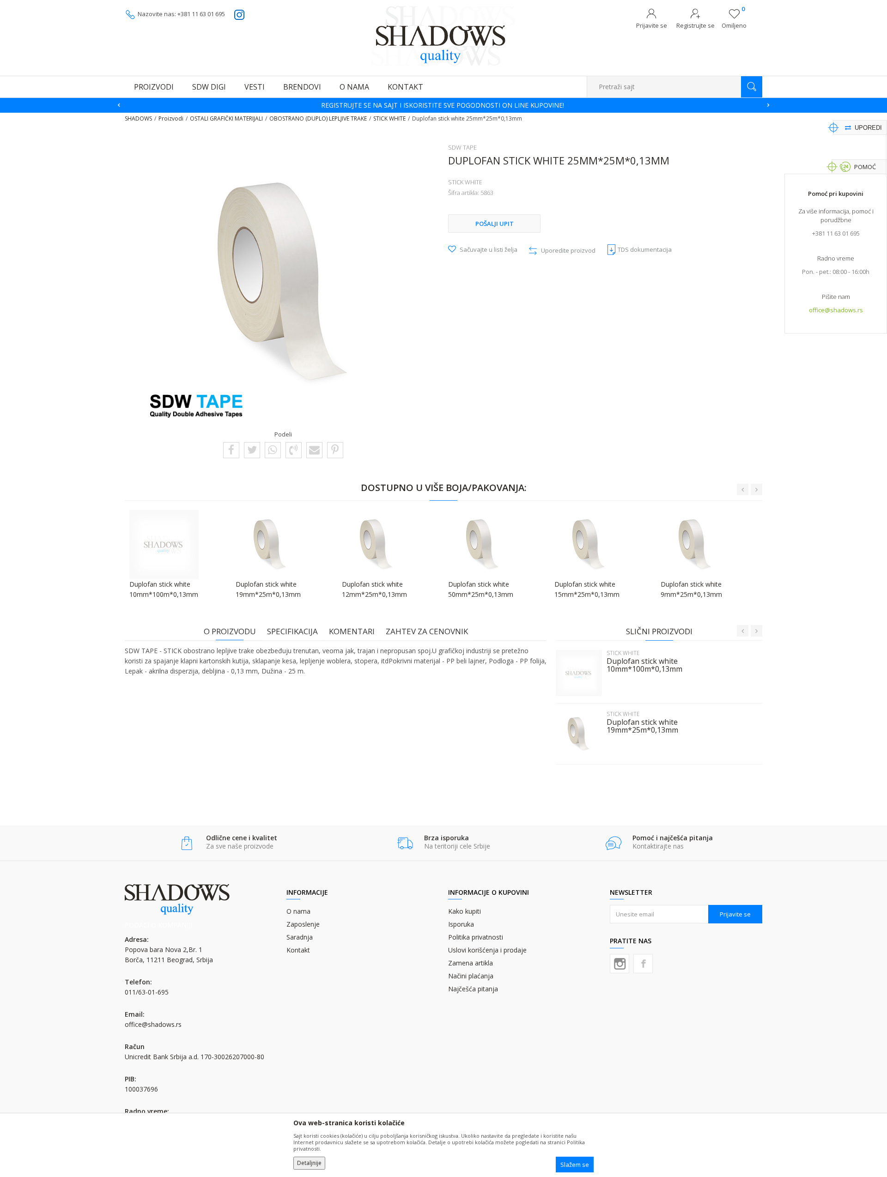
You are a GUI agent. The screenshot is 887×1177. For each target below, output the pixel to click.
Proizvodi (170, 118)
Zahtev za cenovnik (427, 631)
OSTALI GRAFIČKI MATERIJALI (226, 118)
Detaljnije (309, 1163)
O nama (298, 911)
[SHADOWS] (443, 36)
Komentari (352, 631)
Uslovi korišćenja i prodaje (487, 950)
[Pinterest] (335, 449)
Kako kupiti (464, 911)
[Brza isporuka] (405, 843)
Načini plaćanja (470, 975)
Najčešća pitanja (473, 988)
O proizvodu (230, 631)
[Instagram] (619, 963)
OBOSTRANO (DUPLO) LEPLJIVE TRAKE (318, 118)
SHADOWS (138, 118)
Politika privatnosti (475, 937)
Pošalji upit (494, 223)
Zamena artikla (470, 963)
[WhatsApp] (272, 449)
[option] (443, 105)
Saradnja (299, 937)
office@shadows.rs (836, 310)
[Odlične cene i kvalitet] (187, 843)
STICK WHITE (389, 118)
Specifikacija (292, 631)
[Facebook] (231, 449)
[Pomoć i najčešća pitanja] (613, 843)
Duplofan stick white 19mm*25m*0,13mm (642, 726)
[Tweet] (252, 449)
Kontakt (298, 950)
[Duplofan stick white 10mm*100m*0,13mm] (579, 673)
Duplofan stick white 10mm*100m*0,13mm (644, 665)
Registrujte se (695, 25)
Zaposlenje (303, 924)
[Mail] (314, 449)
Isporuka (461, 924)
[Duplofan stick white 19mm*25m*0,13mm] (579, 734)
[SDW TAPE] (196, 406)
